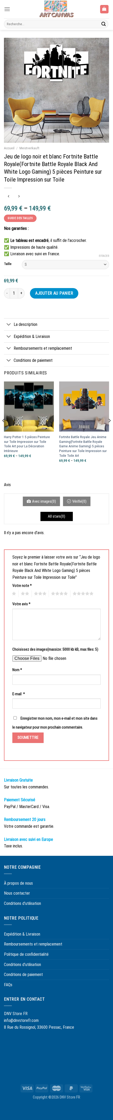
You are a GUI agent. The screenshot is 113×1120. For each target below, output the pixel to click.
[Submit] (103, 24)
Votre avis (21, 604)
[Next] (109, 431)
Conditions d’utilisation (22, 903)
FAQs (8, 984)
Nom (17, 670)
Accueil (9, 148)
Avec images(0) (44, 501)
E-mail (18, 694)
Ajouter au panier (54, 293)
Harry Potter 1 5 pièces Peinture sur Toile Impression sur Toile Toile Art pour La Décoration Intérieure (27, 444)
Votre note (22, 585)
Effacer (104, 256)
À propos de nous (18, 883)
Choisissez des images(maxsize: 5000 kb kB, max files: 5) (55, 649)
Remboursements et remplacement (43, 348)
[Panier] (104, 9)
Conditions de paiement (33, 360)
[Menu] (7, 9)
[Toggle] (8, 325)
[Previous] (3, 431)
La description (25, 324)
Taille (7, 264)
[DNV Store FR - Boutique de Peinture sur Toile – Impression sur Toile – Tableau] (56, 9)
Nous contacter (17, 893)
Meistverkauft (29, 148)
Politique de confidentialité (26, 954)
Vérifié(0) (79, 501)
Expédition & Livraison (32, 336)
